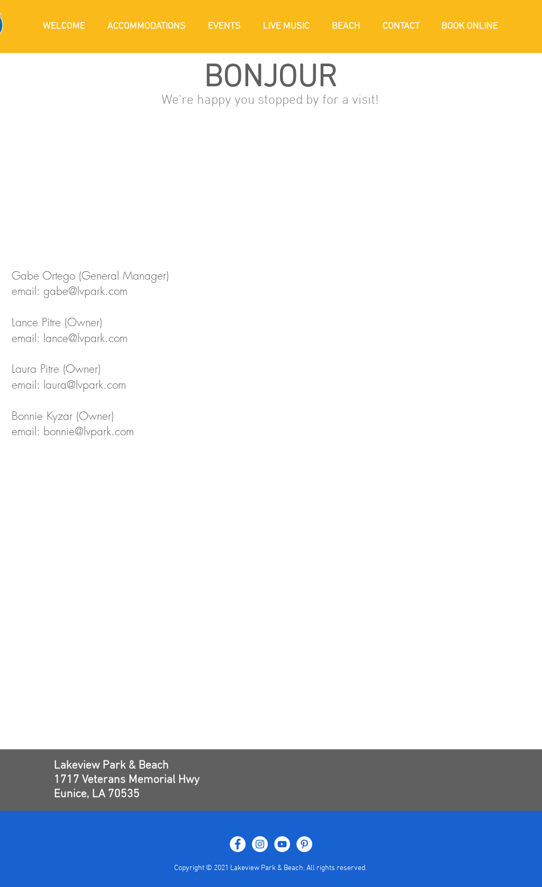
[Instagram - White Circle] (260, 844)
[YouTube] (282, 844)
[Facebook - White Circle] (238, 844)
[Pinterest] (304, 844)
